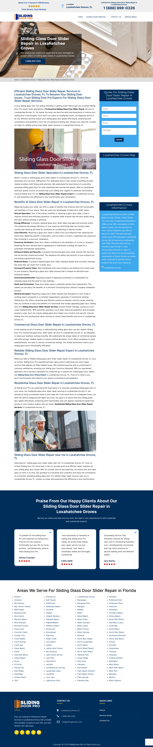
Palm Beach (82, 667)
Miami (79, 613)
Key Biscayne (51, 651)
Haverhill (49, 609)
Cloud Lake (19, 629)
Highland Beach (52, 619)
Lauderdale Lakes (53, 671)
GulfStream (50, 603)
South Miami (114, 629)
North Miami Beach (85, 648)
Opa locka (81, 661)
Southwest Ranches (117, 635)
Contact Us (116, 17)
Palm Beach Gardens (86, 671)
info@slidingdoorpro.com (72, 722)
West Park (113, 671)
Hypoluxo (50, 635)
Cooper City (19, 635)
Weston (112, 677)
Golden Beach (20, 677)
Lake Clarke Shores (54, 655)
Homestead (51, 632)
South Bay (113, 626)
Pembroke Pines (116, 603)
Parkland (112, 597)
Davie (16, 651)
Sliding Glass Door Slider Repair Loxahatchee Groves (56, 80)
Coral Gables (19, 639)
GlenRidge (18, 674)
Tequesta (113, 655)
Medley (80, 609)
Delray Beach (20, 658)
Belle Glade (19, 609)
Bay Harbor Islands (22, 606)
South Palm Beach (116, 632)
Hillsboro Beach (52, 626)
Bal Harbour (19, 603)
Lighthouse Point (53, 680)
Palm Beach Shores (85, 674)
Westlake (113, 674)
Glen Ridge (19, 671)
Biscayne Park (20, 613)
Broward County (21, 626)
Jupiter (49, 645)
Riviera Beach (114, 616)
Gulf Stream (51, 600)
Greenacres (51, 597)
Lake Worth (51, 661)
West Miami (114, 664)
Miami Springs (83, 632)
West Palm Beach (116, 667)
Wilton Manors (115, 680)
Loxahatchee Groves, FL (79, 7)
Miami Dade (82, 619)
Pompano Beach (116, 613)
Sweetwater (114, 648)
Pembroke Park (115, 600)
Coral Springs (20, 642)
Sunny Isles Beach (116, 639)
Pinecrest (113, 606)
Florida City (19, 667)
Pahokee (81, 664)
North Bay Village (84, 639)
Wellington (113, 661)
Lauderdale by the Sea (55, 667)
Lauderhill (50, 674)
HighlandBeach (52, 622)
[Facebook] (16, 732)
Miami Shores (83, 629)
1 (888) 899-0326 (119, 8)
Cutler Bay (18, 645)
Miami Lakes (82, 626)
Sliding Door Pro (76, 744)
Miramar (80, 635)
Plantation (113, 609)
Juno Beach (51, 642)
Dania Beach (19, 648)
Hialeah (49, 613)
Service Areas (131, 17)
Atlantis (17, 597)
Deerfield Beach (21, 655)
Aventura (18, 600)
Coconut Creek (20, 632)
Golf (16, 680)
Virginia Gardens (116, 658)
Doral (16, 661)
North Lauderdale (84, 642)
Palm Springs (82, 677)
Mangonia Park (83, 603)
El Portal (18, 664)
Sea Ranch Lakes (116, 622)
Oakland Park (83, 655)
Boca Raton (19, 616)
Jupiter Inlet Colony (54, 648)
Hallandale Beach (53, 606)
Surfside (112, 645)
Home (80, 17)
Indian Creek (51, 639)
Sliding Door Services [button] (96, 17)
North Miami (82, 645)
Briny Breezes (20, 622)
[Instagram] (22, 732)
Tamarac (112, 651)
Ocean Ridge (82, 658)
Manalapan (82, 600)
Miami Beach (82, 616)
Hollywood (50, 629)
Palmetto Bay (83, 680)
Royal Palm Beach (116, 619)
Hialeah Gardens (53, 616)
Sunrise (112, 642)
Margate (80, 606)
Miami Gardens (83, 622)
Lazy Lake (50, 677)
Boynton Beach (20, 619)
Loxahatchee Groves (28, 80)
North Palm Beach (85, 651)
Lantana (49, 664)
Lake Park (50, 658)
